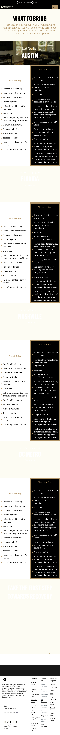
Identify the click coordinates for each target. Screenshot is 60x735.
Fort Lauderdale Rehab (34, 689)
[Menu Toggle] (53, 7)
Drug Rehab (44, 715)
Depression (53, 687)
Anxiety (52, 684)
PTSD (51, 694)
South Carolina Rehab (34, 712)
